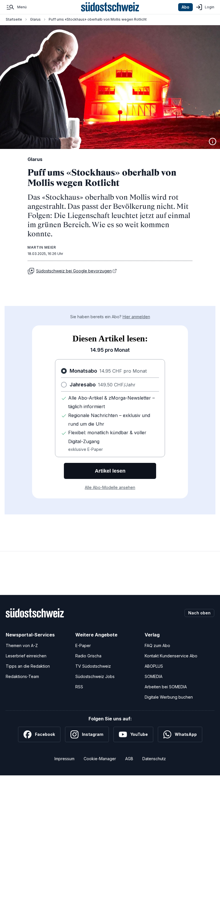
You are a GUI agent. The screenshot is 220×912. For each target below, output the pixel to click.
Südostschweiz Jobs (95, 676)
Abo (185, 7)
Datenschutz (154, 758)
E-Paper (83, 645)
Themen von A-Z (22, 645)
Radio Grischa (88, 655)
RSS (79, 686)
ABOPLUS (154, 666)
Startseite (14, 19)
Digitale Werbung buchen (169, 697)
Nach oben (199, 612)
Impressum (64, 758)
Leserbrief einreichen (26, 655)
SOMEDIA (153, 676)
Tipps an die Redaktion (28, 666)
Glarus (35, 19)
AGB (129, 758)
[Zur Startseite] (110, 7)
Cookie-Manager (100, 758)
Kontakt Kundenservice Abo (171, 655)
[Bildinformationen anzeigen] (213, 141)
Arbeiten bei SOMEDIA (166, 686)
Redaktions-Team (22, 676)
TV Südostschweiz (93, 666)
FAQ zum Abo (157, 645)
